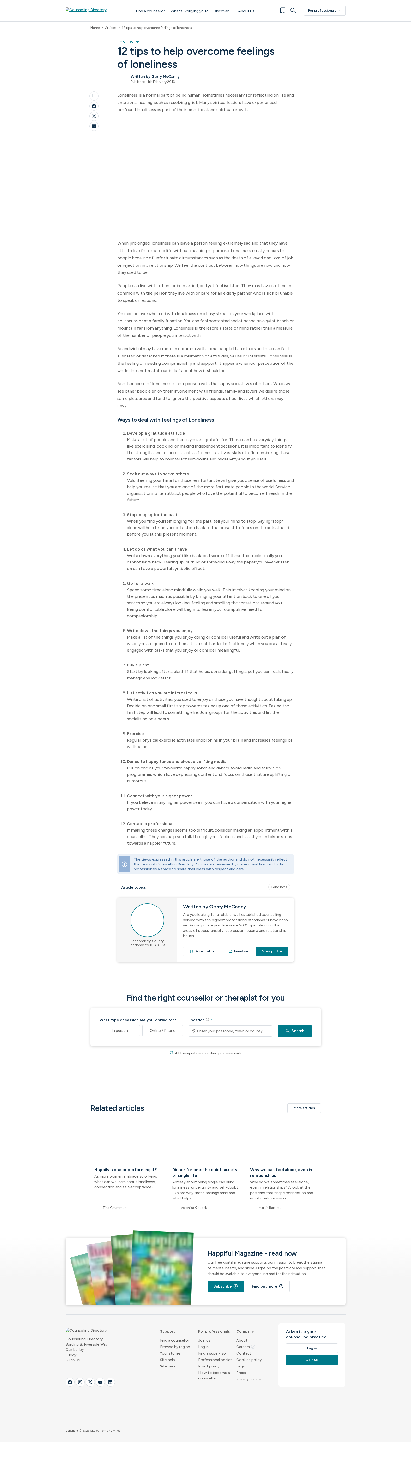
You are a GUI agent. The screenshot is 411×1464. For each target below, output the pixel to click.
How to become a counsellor (214, 1375)
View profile (272, 951)
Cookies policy (249, 1359)
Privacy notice (248, 1379)
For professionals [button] (214, 1331)
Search (294, 1031)
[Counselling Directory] (96, 10)
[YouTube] (100, 1382)
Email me (238, 951)
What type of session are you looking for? (138, 1020)
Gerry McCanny (165, 76)
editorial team (256, 864)
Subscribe (226, 1286)
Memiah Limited (110, 1430)
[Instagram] (80, 1382)
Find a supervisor (212, 1353)
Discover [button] (221, 11)
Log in (203, 1346)
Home (95, 28)
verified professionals (223, 1053)
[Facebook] (94, 106)
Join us (204, 1340)
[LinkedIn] (94, 126)
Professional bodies (215, 1359)
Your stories (170, 1353)
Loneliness (279, 887)
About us (246, 11)
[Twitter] (94, 116)
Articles (111, 28)
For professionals (325, 10)
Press (241, 1372)
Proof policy (208, 1366)
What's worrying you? (189, 11)
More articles (304, 1108)
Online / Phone (162, 1030)
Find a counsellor (150, 11)
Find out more (268, 1286)
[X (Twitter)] (90, 1382)
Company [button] (245, 1331)
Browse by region (175, 1346)
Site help (167, 1359)
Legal (240, 1366)
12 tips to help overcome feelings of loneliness (157, 28)
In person (120, 1030)
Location (200, 1019)
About (241, 1340)
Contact (243, 1353)
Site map (167, 1366)
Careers (246, 1346)
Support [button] (167, 1331)
